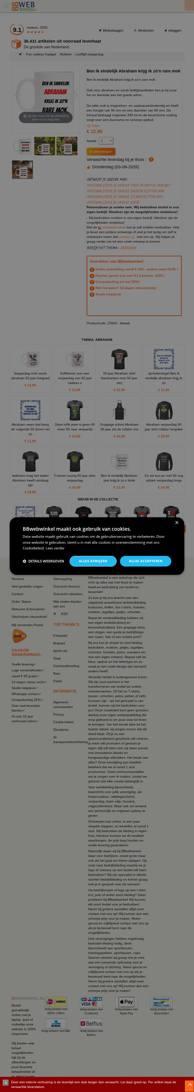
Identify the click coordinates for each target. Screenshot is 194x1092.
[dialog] (97, 546)
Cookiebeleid (33, 548)
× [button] (176, 523)
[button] (43, 561)
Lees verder (55, 548)
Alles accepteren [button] (145, 561)
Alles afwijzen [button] (93, 561)
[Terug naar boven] (189, 1086)
